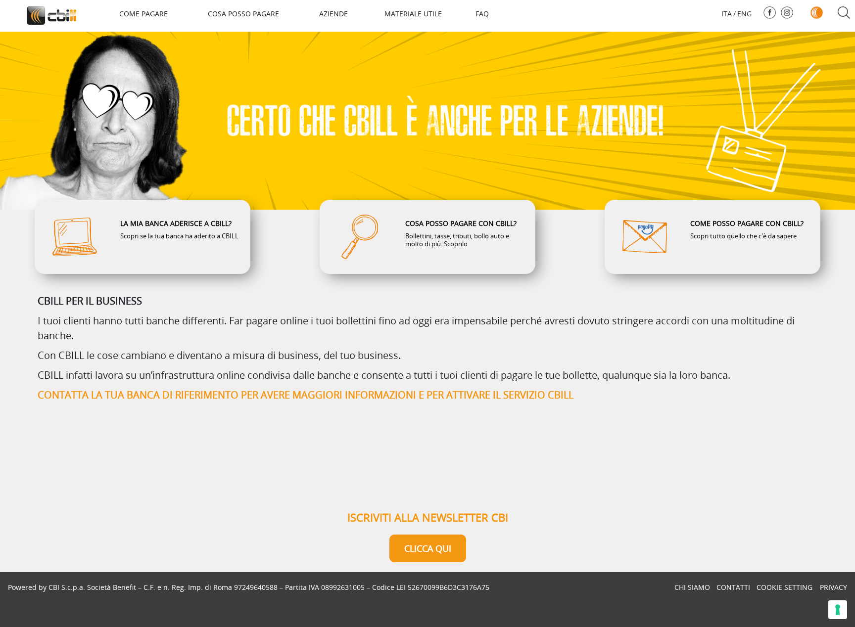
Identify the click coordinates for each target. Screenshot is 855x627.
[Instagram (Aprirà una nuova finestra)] (787, 12)
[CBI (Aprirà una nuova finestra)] (816, 12)
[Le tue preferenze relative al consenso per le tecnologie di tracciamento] (837, 609)
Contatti (733, 587)
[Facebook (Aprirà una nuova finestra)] (769, 12)
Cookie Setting (784, 587)
